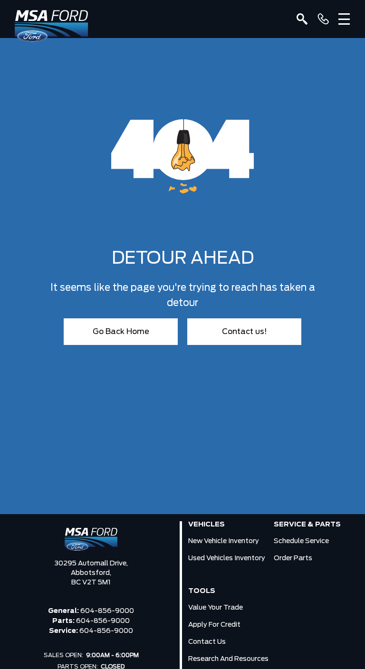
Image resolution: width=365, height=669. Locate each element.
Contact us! (244, 331)
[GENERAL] (323, 19)
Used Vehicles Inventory (226, 558)
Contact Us (207, 642)
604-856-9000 (107, 611)
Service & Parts (307, 524)
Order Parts (293, 558)
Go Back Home (121, 331)
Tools (201, 591)
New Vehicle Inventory (223, 541)
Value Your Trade (215, 607)
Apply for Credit (214, 624)
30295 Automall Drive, (91, 563)
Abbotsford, (91, 573)
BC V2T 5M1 (91, 582)
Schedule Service (301, 541)
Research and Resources (228, 659)
